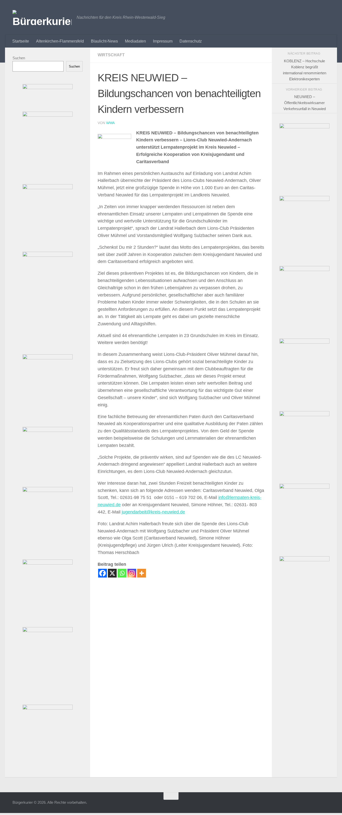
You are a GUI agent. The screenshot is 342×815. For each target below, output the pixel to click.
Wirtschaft (111, 55)
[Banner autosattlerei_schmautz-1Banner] (48, 708)
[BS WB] (304, 199)
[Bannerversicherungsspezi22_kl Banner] (48, 631)
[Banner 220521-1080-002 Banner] (48, 563)
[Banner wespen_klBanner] (48, 430)
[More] (141, 573)
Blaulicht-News (104, 41)
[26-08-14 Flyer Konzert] (304, 415)
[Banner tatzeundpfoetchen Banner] (48, 188)
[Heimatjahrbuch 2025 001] (304, 342)
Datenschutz (191, 41)
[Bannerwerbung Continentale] (304, 269)
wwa (110, 123)
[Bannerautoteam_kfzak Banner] (48, 490)
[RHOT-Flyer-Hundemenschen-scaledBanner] (304, 127)
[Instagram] (131, 573)
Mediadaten (135, 41)
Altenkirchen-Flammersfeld (60, 41)
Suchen (19, 58)
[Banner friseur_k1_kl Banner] (48, 115)
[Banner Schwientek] (48, 255)
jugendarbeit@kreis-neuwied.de (153, 511)
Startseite (20, 41)
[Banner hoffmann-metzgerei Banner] (48, 358)
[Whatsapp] (122, 573)
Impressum (163, 41)
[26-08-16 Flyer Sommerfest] (304, 487)
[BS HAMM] (304, 560)
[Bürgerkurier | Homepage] (42, 17)
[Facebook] (102, 573)
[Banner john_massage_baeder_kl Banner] (48, 88)
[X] (112, 573)
